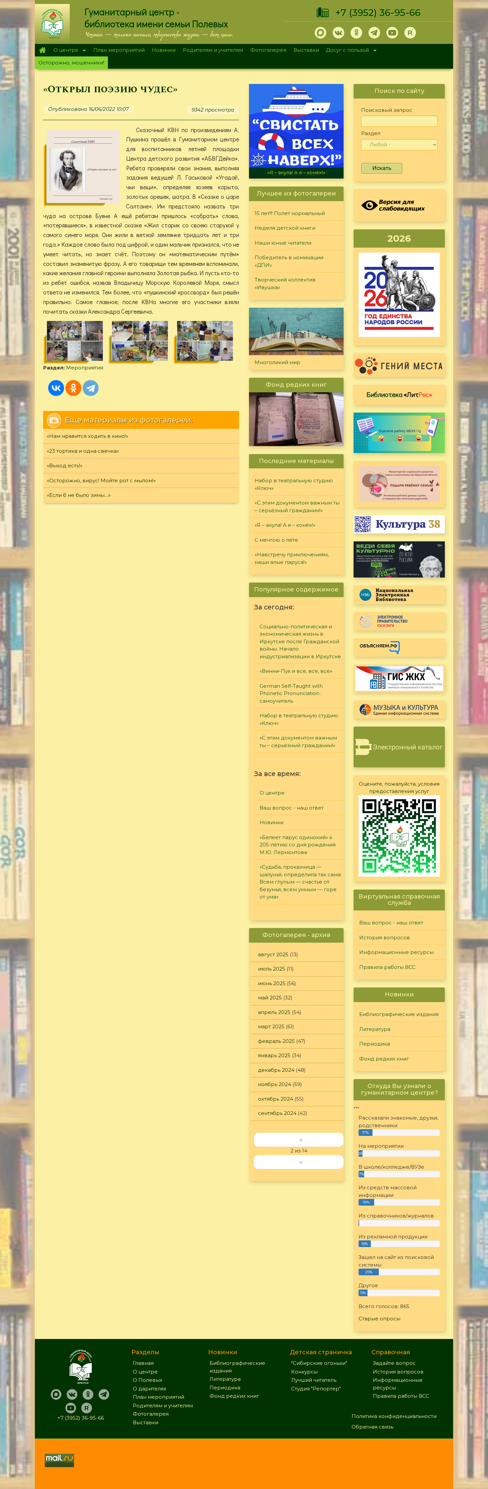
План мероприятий (119, 50)
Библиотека (399, 394)
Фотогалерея (268, 50)
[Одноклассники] (73, 388)
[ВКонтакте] (56, 388)
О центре (64, 50)
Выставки (306, 50)
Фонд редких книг (384, 1059)
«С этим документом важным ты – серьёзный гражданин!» (297, 506)
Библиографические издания (399, 1014)
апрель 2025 (274, 1012)
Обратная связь (372, 1427)
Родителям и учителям (213, 50)
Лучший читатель (313, 1380)
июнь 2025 (271, 983)
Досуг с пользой (346, 50)
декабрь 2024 (276, 1070)
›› (300, 1162)
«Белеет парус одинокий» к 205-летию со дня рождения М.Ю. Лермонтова (298, 844)
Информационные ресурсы (396, 952)
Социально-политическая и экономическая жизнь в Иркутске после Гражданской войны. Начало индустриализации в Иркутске (300, 641)
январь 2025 (274, 1055)
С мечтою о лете (276, 540)
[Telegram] (91, 388)
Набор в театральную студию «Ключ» (294, 484)
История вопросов (384, 937)
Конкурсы (304, 1372)
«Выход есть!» (64, 465)
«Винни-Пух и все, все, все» (296, 671)
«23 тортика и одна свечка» (83, 451)
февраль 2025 (276, 1041)
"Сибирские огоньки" (319, 1363)
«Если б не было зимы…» (79, 495)
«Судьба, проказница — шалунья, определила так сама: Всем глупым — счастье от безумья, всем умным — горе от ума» (301, 882)
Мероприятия (84, 367)
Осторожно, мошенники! (71, 62)
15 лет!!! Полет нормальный (290, 213)
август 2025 (273, 954)
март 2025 (271, 1026)
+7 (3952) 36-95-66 (378, 12)
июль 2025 (271, 969)
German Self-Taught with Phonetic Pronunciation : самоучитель (291, 693)
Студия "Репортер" (316, 1388)
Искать (381, 168)
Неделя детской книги (285, 228)
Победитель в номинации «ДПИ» (289, 261)
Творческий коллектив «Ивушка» (285, 283)
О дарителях (149, 1388)
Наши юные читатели (283, 243)
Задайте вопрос (394, 1363)
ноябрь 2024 (274, 1084)
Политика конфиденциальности (394, 1416)
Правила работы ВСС (387, 967)
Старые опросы (379, 1318)
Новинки (164, 50)
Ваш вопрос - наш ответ (292, 808)
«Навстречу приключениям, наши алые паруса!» (292, 558)
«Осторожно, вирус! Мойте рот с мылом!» (101, 480)
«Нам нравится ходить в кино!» (87, 436)
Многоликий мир (277, 362)
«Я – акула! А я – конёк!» (296, 173)
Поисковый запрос (386, 110)
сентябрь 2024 (277, 1113)
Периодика (374, 1044)
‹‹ (300, 1139)
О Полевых (147, 1380)
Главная (42, 50)
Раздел (370, 133)
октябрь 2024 (275, 1099)
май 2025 (270, 997)
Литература (374, 1029)
